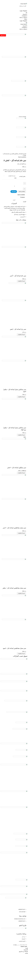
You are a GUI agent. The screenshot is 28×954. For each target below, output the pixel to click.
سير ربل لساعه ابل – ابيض (18, 329)
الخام (13, 153)
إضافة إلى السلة (22, 191)
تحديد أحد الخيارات (21, 281)
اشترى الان (14, 191)
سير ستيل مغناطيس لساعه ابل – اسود (14, 648)
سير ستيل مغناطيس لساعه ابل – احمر (14, 528)
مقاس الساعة (22, 176)
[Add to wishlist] (25, 274)
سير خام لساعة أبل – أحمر (18, 276)
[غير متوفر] (14, 410)
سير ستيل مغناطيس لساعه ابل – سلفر (14, 588)
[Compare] (25, 271)
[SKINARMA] (14, 777)
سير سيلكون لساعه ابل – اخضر (16, 467)
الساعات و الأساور (18, 153)
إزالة (15, 178)
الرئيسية (24, 153)
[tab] (14, 200)
